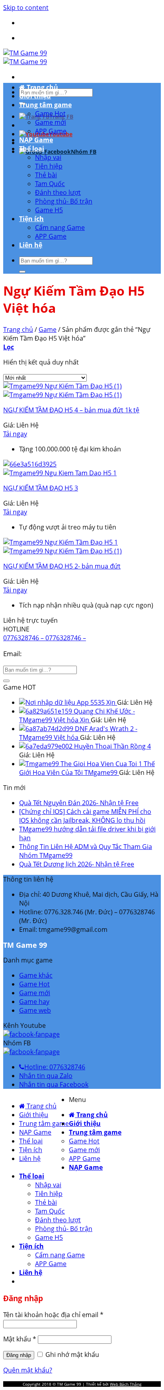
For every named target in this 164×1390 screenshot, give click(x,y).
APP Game (50, 131)
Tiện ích (31, 218)
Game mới (50, 122)
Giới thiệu (35, 96)
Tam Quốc (50, 183)
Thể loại (31, 148)
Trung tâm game (45, 104)
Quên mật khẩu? (27, 1370)
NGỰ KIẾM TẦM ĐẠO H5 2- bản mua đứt (62, 566)
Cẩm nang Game (60, 227)
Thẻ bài (46, 175)
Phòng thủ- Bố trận (63, 201)
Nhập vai (48, 157)
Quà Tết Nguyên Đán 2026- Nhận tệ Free (79, 802)
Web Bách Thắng (125, 1384)
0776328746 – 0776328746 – (44, 637)
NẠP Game (36, 139)
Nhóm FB (83, 151)
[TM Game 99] (25, 57)
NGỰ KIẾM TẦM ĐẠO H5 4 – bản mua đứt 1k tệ (71, 410)
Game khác (36, 975)
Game (48, 329)
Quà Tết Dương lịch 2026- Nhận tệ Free (76, 864)
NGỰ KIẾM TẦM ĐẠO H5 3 (40, 488)
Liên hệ (30, 245)
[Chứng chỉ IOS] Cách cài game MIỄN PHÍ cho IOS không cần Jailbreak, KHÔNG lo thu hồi (85, 816)
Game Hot (50, 113)
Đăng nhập (18, 1355)
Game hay (34, 1001)
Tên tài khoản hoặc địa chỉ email (53, 1314)
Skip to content (26, 7)
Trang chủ (41, 87)
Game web (35, 1010)
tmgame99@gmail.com (59, 653)
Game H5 (49, 210)
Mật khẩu (19, 1339)
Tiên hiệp (48, 166)
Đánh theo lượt (58, 192)
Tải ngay (15, 433)
